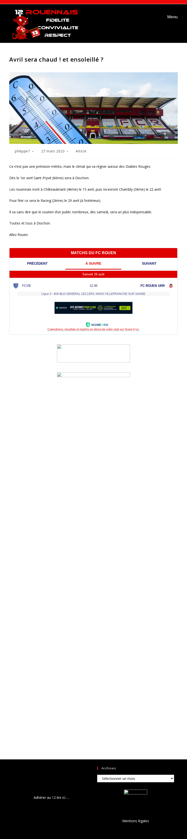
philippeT (22, 151)
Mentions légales (135, 821)
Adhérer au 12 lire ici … (51, 797)
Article (81, 151)
